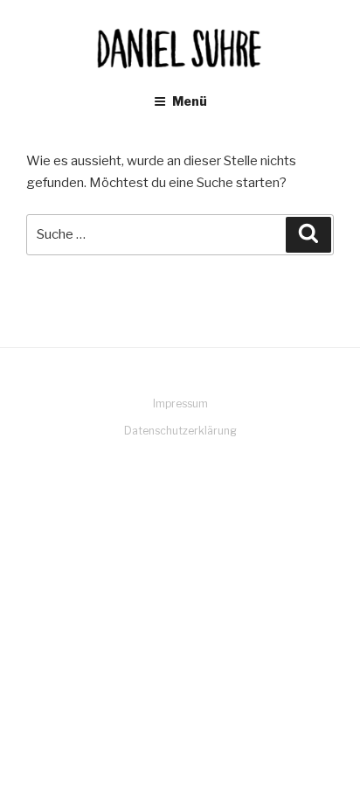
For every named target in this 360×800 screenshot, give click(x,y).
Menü (189, 101)
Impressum (180, 403)
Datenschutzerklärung (180, 430)
